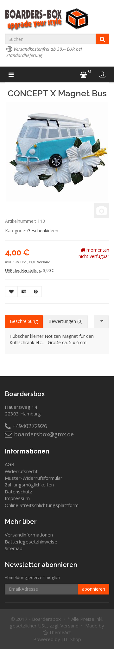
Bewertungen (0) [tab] (65, 321)
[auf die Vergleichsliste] (23, 291)
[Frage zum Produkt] (36, 291)
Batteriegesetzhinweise (31, 541)
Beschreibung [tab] (24, 321)
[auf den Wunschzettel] (11, 291)
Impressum (17, 498)
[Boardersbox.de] (57, 19)
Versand (43, 262)
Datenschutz (18, 491)
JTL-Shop (71, 639)
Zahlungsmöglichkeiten (29, 484)
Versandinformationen (29, 534)
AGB (9, 464)
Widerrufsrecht (21, 471)
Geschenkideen (42, 231)
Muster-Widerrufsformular (33, 478)
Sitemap (13, 548)
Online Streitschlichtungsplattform (42, 505)
